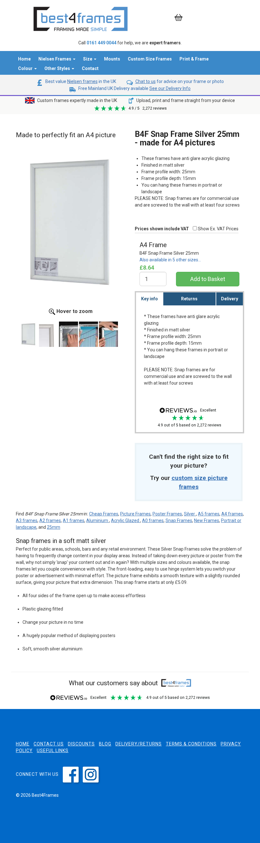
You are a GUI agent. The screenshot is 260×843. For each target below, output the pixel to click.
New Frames (206, 520)
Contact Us (49, 743)
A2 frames (50, 520)
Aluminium (97, 520)
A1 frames (73, 520)
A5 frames (208, 513)
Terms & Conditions (191, 743)
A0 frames (153, 520)
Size (88, 58)
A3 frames (26, 520)
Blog (105, 743)
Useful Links (52, 750)
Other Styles (57, 68)
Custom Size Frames (150, 58)
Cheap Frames (103, 513)
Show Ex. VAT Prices (217, 228)
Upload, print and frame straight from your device (185, 100)
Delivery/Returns (138, 743)
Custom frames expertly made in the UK (76, 100)
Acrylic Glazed (125, 520)
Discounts (81, 743)
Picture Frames (135, 513)
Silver (190, 513)
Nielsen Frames (55, 58)
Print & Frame (194, 58)
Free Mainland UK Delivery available (134, 88)
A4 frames (232, 513)
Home (24, 58)
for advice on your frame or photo (179, 81)
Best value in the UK (80, 81)
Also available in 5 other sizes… (170, 259)
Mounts (112, 58)
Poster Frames (167, 513)
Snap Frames (179, 520)
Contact (90, 68)
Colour (26, 68)
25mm (53, 527)
